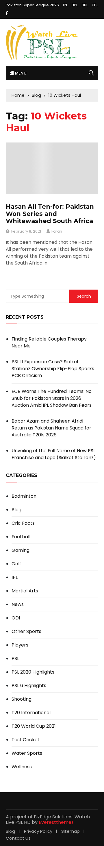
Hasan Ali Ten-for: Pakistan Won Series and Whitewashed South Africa (50, 214)
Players (20, 645)
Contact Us (18, 838)
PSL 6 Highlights (29, 685)
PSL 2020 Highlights (33, 672)
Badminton (24, 496)
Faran (56, 231)
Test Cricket (26, 739)
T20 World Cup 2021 (34, 726)
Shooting (21, 699)
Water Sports (27, 753)
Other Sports (26, 631)
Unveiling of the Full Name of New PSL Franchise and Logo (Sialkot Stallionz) (54, 454)
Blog (16, 509)
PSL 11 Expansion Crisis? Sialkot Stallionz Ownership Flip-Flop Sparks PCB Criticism (53, 368)
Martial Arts (25, 591)
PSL (15, 658)
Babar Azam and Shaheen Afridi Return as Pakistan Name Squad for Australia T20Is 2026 (51, 428)
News (18, 604)
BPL (75, 5)
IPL (65, 5)
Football (21, 537)
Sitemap (70, 831)
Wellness (22, 767)
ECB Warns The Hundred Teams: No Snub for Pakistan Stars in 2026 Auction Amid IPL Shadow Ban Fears (52, 398)
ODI (16, 618)
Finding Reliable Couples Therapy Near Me (49, 342)
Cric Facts (23, 523)
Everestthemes (56, 822)
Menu (20, 73)
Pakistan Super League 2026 (32, 5)
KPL (95, 5)
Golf (16, 564)
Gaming (20, 550)
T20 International (31, 712)
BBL (85, 5)
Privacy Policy (38, 831)
